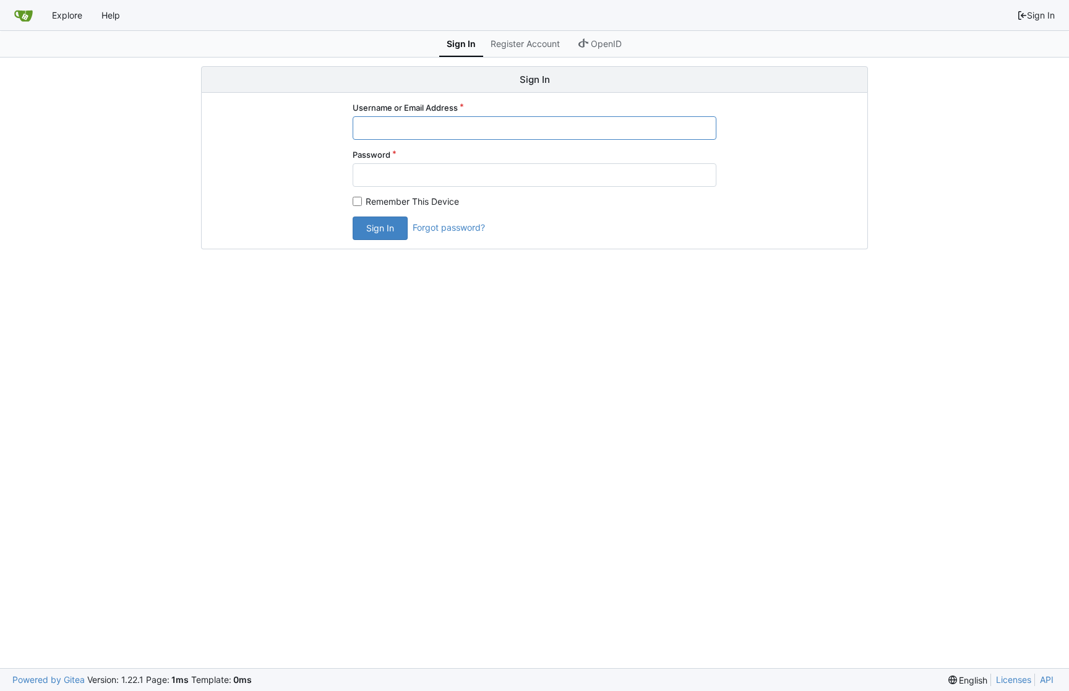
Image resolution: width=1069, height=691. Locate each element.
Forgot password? (449, 227)
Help (110, 15)
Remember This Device (412, 201)
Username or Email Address (405, 108)
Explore (67, 15)
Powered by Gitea (48, 679)
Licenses (1013, 679)
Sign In (1041, 15)
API (1047, 679)
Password (371, 155)
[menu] (968, 680)
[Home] (23, 15)
